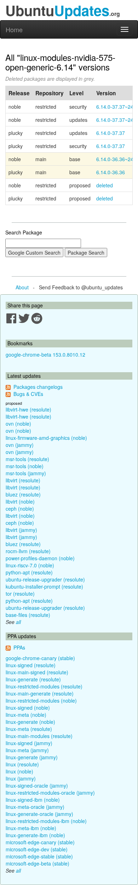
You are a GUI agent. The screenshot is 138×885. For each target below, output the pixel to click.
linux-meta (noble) (26, 714)
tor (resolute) (20, 593)
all (18, 621)
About (22, 287)
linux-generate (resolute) (33, 679)
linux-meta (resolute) (29, 728)
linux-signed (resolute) (31, 665)
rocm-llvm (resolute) (28, 551)
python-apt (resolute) (29, 572)
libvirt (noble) (20, 501)
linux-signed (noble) (28, 707)
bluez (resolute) (23, 494)
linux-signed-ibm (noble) (33, 799)
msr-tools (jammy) (26, 473)
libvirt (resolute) (23, 480)
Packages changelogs (38, 386)
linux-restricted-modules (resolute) (44, 686)
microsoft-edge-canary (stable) (40, 842)
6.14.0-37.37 (110, 132)
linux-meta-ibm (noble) (31, 828)
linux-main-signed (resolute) (37, 672)
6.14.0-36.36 (110, 172)
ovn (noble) (18, 423)
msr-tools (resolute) (27, 459)
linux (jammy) (21, 778)
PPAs (19, 647)
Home (14, 29)
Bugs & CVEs (28, 393)
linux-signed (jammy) (29, 743)
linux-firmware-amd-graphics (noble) (46, 437)
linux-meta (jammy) (27, 750)
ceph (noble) (20, 508)
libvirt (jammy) (21, 529)
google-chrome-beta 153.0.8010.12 (45, 354)
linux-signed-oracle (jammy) (37, 785)
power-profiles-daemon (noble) (40, 558)
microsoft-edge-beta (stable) (37, 863)
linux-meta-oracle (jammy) (35, 806)
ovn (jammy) (20, 444)
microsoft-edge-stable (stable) (39, 856)
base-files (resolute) (28, 614)
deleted (104, 185)
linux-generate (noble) (30, 721)
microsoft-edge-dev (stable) (37, 849)
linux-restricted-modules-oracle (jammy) (50, 792)
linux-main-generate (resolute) (40, 693)
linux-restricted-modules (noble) (41, 700)
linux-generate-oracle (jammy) (39, 813)
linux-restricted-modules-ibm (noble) (46, 820)
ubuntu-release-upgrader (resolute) (45, 579)
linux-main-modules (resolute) (39, 735)
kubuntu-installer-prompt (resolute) (44, 586)
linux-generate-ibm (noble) (35, 835)
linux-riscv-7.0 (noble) (30, 565)
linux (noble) (19, 771)
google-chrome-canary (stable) (40, 658)
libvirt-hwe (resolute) (28, 409)
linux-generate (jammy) (32, 757)
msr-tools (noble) (25, 466)
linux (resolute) (22, 764)
